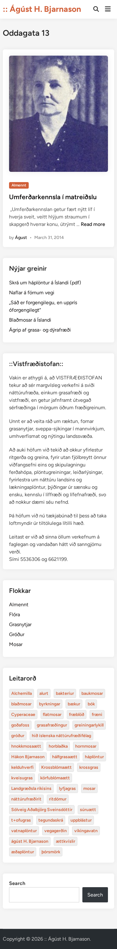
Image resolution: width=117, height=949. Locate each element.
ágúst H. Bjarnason (29, 841)
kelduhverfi (22, 767)
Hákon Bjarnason (28, 756)
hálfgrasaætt (64, 756)
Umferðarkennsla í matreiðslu (53, 197)
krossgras (88, 767)
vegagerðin (55, 830)
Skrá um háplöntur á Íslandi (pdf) (45, 283)
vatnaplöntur (24, 830)
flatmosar (52, 714)
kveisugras (22, 778)
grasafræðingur (52, 725)
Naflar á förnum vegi (31, 293)
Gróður (16, 634)
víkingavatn (86, 830)
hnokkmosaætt (26, 746)
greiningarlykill (89, 725)
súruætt (88, 809)
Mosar (15, 644)
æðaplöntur (22, 852)
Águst (21, 237)
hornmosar (85, 746)
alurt (43, 693)
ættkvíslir (65, 841)
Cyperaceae (23, 714)
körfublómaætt (55, 778)
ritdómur (57, 799)
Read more (93, 224)
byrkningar (49, 704)
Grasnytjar (20, 624)
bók (91, 704)
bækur (74, 704)
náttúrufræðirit (26, 799)
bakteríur (65, 693)
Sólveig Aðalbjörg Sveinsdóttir (41, 809)
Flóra (14, 614)
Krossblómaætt (56, 767)
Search (17, 883)
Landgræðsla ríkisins (31, 788)
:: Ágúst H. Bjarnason (42, 9)
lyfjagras (67, 788)
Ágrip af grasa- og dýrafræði (40, 330)
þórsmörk (50, 852)
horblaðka (58, 746)
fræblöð (76, 714)
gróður (17, 735)
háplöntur (94, 756)
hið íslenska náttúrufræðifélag (61, 735)
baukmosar (92, 693)
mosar (89, 788)
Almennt (19, 185)
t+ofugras (21, 820)
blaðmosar (21, 704)
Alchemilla (21, 693)
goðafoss (20, 725)
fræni (97, 714)
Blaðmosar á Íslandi (30, 320)
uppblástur (81, 820)
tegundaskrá (50, 820)
